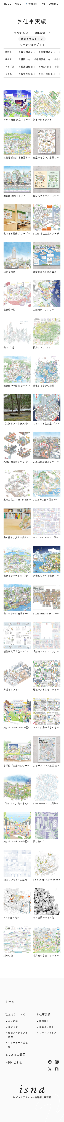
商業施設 (47, 52)
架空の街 (27, 74)
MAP (45, 67)
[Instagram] (57, 1062)
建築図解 (27, 67)
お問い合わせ (14, 1062)
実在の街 (47, 74)
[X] (50, 1069)
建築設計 (42, 33)
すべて (21, 33)
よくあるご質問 (15, 1054)
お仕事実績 (43, 1014)
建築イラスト (32, 39)
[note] (57, 1069)
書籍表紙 (42, 59)
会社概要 (13, 1021)
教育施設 (27, 52)
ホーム (10, 1001)
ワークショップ (32, 44)
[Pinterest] (50, 1062)
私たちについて (15, 1014)
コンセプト (14, 1027)
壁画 (24, 59)
